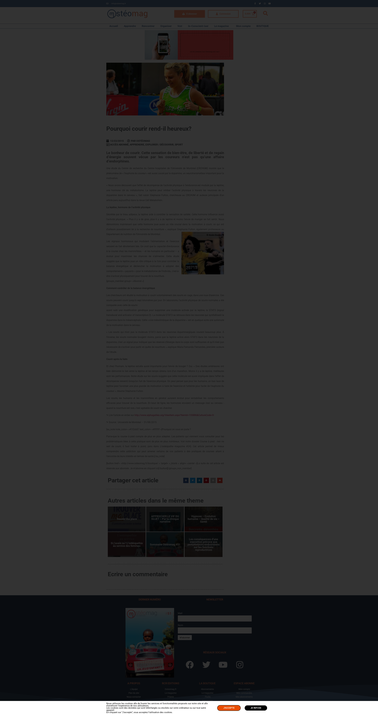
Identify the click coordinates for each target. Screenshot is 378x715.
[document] (189, 357)
